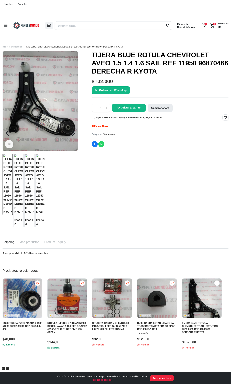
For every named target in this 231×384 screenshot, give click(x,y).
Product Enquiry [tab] (55, 242)
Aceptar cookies (162, 378)
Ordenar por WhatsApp (112, 90)
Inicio (5, 47)
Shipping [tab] (8, 242)
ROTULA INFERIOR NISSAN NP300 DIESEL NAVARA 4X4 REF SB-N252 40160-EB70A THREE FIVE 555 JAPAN (67, 327)
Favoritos (23, 4)
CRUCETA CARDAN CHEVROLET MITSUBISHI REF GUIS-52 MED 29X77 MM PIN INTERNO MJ (110, 326)
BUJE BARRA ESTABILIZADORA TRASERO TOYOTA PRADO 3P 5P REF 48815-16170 (156, 326)
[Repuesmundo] (26, 25)
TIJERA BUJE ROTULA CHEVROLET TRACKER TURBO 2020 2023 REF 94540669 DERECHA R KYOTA (200, 327)
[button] (9, 144)
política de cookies (102, 380)
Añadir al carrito (131, 107)
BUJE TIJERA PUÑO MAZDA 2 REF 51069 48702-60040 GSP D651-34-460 (22, 326)
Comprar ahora (160, 107)
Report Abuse (101, 126)
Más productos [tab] (29, 242)
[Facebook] (3, 368)
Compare (39, 289)
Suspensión (16, 47)
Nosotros (9, 4)
